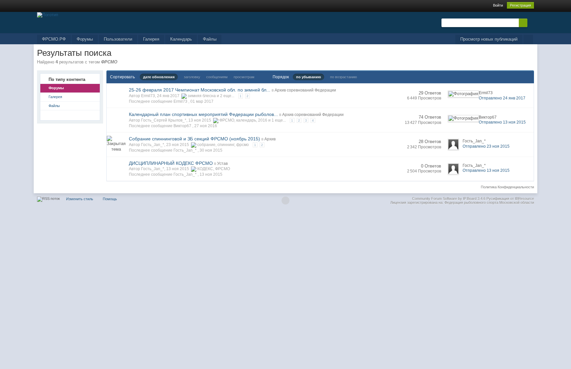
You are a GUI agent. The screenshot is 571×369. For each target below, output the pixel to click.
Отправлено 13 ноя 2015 (502, 122)
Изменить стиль (79, 199)
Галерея (151, 39)
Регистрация (520, 5)
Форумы (85, 39)
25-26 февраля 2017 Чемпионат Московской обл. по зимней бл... (199, 89)
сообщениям (217, 77)
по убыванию (308, 77)
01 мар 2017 (201, 101)
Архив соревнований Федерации (305, 90)
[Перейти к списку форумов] (47, 14)
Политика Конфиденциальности (507, 187)
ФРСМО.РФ (54, 39)
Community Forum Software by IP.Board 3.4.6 (448, 199)
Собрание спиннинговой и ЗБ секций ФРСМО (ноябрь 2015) (194, 138)
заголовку (192, 77)
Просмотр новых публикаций (488, 39)
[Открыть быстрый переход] (528, 39)
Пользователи (118, 39)
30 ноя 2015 (211, 150)
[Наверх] (285, 200)
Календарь (181, 39)
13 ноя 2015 (211, 174)
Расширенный (531, 22)
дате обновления (158, 77)
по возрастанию (343, 77)
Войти (498, 5)
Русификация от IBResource (509, 199)
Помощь (110, 199)
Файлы (209, 39)
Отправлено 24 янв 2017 (502, 98)
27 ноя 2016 (205, 126)
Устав (222, 163)
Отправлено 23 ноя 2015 (486, 146)
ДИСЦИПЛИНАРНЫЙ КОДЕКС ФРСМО (171, 163)
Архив (270, 139)
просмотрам (244, 77)
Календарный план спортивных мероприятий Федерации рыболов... (203, 114)
